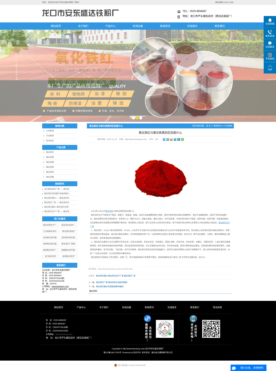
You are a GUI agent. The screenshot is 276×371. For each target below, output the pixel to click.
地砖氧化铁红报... (50, 244)
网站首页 (56, 26)
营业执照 (217, 307)
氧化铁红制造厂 (69, 231)
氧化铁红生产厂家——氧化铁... (57, 211)
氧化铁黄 (50, 157)
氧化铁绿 (50, 162)
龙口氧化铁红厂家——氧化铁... (57, 189)
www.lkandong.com (63, 334)
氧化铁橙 (50, 177)
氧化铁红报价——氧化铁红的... (57, 198)
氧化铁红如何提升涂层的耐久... (57, 193)
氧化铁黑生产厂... (50, 225)
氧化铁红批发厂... (68, 225)
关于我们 (83, 26)
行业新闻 (50, 136)
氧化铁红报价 (102, 276)
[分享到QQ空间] (167, 139)
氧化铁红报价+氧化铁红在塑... (57, 207)
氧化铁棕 (50, 172)
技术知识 (50, 141)
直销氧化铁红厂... (50, 250)
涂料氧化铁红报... (68, 237)
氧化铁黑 (50, 167)
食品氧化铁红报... (50, 237)
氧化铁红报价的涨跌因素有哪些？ (110, 286)
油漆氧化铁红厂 (69, 256)
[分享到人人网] (178, 139)
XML (232, 2)
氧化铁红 (50, 152)
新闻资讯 (165, 26)
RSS (226, 2)
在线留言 (192, 26)
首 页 (208, 126)
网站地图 (219, 2)
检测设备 (138, 26)
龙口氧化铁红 (50, 256)
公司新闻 (50, 131)
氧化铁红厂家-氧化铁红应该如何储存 (111, 282)
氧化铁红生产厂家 (115, 276)
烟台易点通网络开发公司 (161, 352)
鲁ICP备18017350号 (112, 352)
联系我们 (220, 26)
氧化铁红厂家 (129, 276)
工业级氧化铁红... (50, 231)
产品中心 (110, 26)
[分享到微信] (182, 139)
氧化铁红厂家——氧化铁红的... (57, 202)
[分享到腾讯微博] (175, 139)
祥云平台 (137, 352)
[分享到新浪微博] (171, 139)
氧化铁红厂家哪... (68, 244)
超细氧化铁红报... (68, 250)
